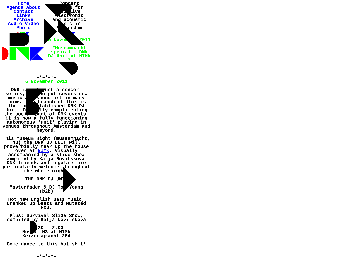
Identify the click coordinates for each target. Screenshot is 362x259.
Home (23, 3)
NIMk (43, 150)
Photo (23, 28)
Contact (23, 11)
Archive (23, 19)
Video (32, 23)
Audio (15, 23)
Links (23, 15)
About (33, 7)
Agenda (15, 7)
